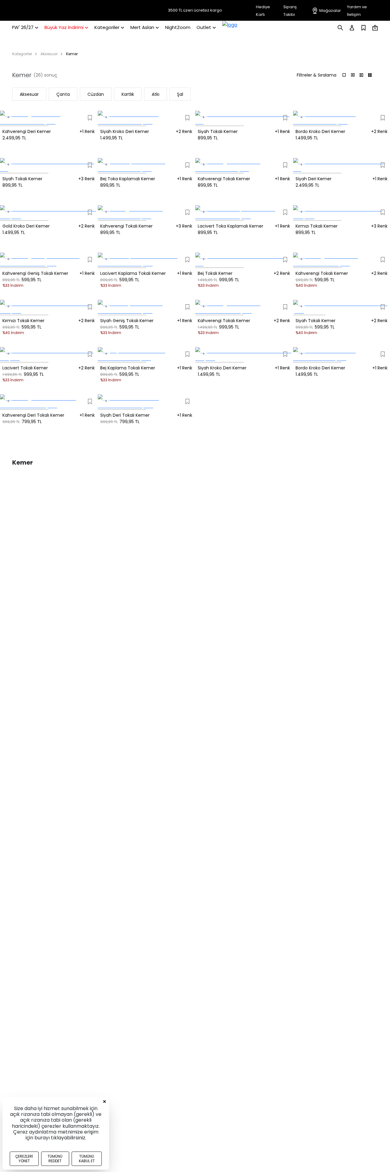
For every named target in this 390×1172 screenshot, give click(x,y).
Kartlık (128, 94)
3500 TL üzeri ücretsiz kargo (195, 10)
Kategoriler (22, 53)
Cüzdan (95, 94)
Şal (180, 94)
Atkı (155, 94)
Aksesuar (49, 53)
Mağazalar (330, 10)
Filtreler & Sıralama (316, 75)
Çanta (63, 94)
